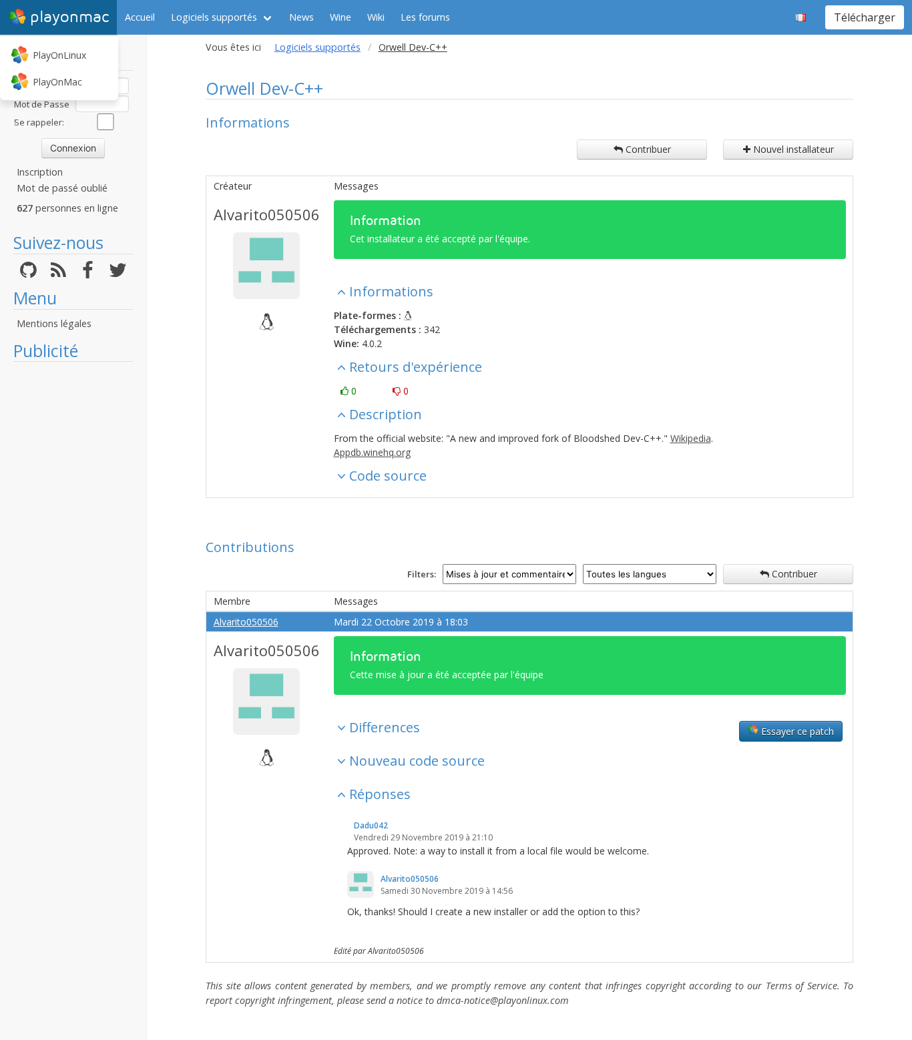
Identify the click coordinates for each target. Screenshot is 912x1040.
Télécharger (864, 17)
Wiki (376, 17)
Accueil (140, 17)
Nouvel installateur (792, 149)
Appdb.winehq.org (372, 452)
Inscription (40, 172)
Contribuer (647, 149)
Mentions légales (54, 323)
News (301, 17)
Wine (340, 17)
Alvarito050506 (267, 214)
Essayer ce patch (796, 731)
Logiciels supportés (214, 17)
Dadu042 (371, 825)
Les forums (425, 17)
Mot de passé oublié (62, 188)
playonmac (69, 17)
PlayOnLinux (59, 55)
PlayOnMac (57, 81)
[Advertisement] (73, 568)
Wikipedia (690, 438)
